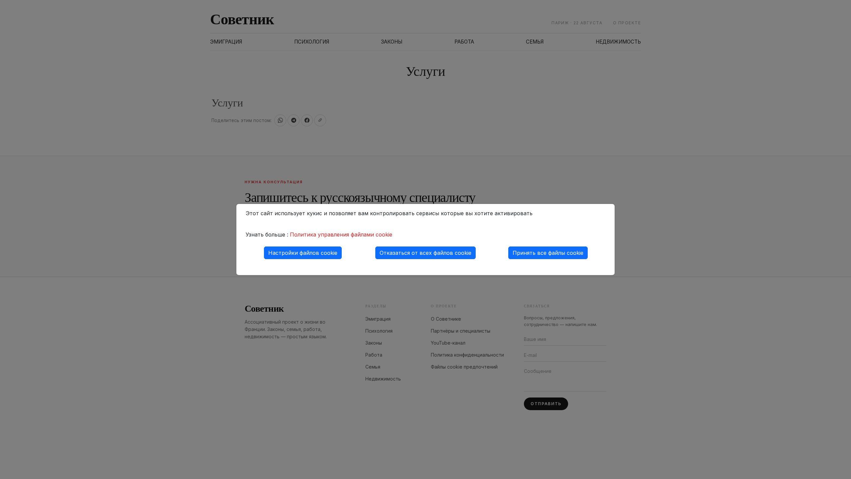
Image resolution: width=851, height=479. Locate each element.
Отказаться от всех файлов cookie (425, 252)
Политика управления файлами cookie (341, 234)
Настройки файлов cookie (302, 252)
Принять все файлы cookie (548, 252)
